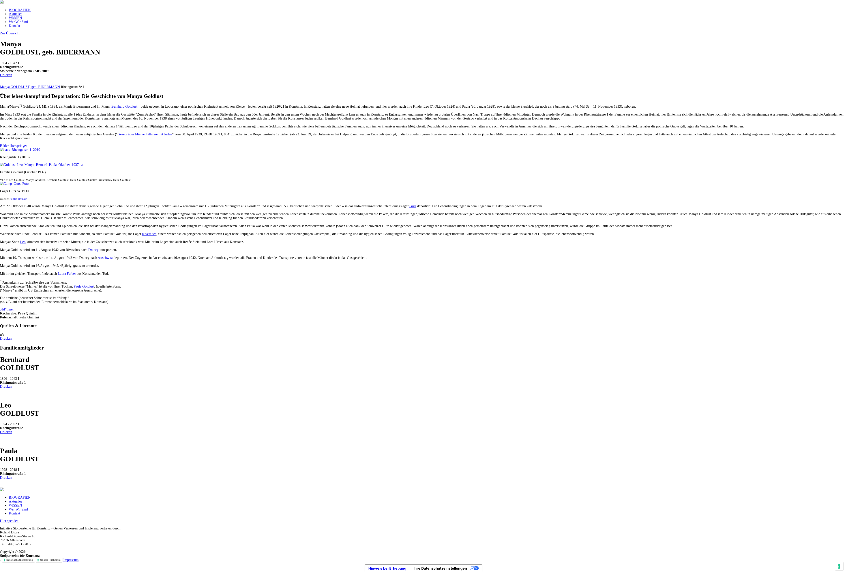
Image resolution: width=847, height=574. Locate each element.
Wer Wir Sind (18, 22)
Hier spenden (9, 521)
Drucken (6, 75)
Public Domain (18, 198)
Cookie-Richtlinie (50, 559)
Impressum (71, 560)
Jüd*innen (7, 309)
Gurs (412, 206)
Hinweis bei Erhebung (387, 568)
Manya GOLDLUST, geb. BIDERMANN (30, 87)
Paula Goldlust (84, 286)
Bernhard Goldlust (124, 106)
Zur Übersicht (9, 33)
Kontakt (14, 26)
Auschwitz (105, 258)
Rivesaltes (149, 234)
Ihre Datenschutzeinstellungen (440, 568)
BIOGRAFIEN (20, 10)
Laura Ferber (67, 273)
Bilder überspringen (14, 146)
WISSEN (15, 18)
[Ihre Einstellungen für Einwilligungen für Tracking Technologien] (839, 566)
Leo (23, 242)
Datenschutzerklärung (19, 559)
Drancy (93, 250)
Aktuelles (15, 14)
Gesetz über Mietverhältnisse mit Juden (145, 134)
